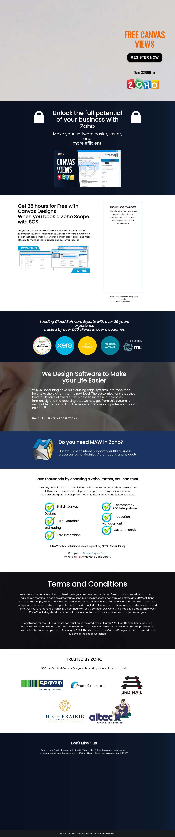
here (122, 299)
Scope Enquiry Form (95, 553)
